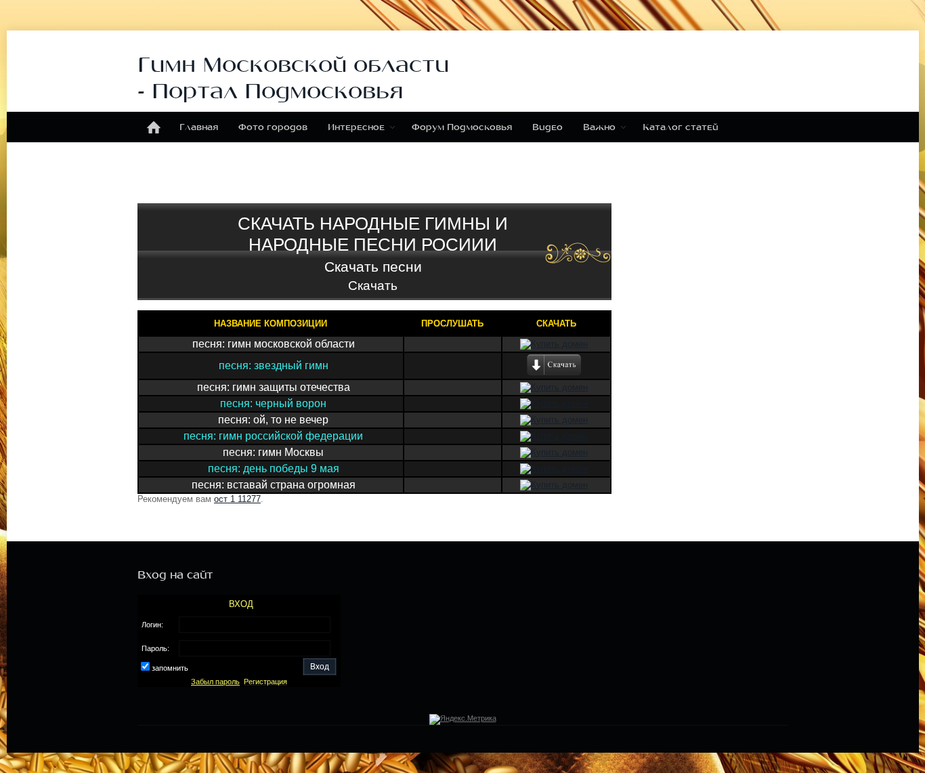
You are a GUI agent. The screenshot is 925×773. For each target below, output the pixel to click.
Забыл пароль (215, 681)
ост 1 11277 (237, 499)
